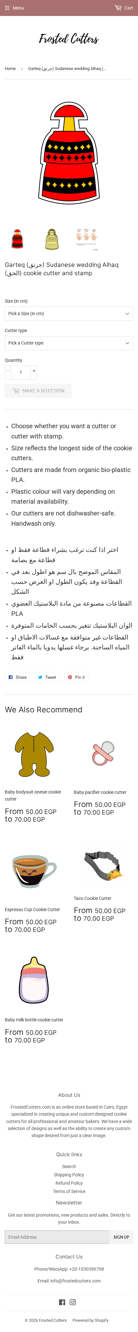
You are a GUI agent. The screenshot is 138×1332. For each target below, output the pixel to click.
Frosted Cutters (53, 1320)
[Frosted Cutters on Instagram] (73, 1303)
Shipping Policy (69, 1174)
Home (10, 68)
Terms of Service (69, 1191)
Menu (18, 8)
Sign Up (121, 1237)
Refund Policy (69, 1183)
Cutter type (16, 330)
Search (69, 1166)
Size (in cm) (16, 301)
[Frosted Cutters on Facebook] (62, 1303)
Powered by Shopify (90, 1320)
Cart (128, 8)
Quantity (13, 360)
